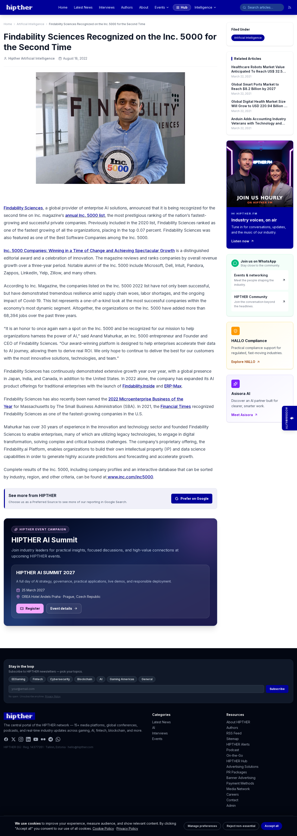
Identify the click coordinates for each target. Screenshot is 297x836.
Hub (184, 7)
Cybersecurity (60, 679)
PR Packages (236, 772)
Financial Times (176, 406)
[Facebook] (6, 739)
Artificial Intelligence (30, 24)
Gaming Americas (122, 679)
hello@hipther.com (80, 747)
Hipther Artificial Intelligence (31, 58)
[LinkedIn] (28, 739)
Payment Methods (240, 783)
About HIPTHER (238, 722)
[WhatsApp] (58, 739)
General (147, 679)
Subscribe (277, 689)
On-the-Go (234, 755)
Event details (61, 608)
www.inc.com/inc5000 (130, 476)
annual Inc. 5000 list (85, 215)
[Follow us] (289, 7)
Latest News (83, 7)
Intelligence (203, 7)
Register (33, 608)
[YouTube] (35, 739)
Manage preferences (202, 826)
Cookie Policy (103, 828)
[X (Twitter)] (13, 739)
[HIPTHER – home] (19, 7)
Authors (127, 7)
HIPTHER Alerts (238, 744)
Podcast (232, 750)
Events (160, 7)
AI (101, 679)
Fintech (38, 679)
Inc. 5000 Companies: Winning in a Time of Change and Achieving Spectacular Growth (89, 250)
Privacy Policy (127, 828)
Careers (232, 794)
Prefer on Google (195, 498)
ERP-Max (173, 386)
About (143, 7)
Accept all (271, 826)
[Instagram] (21, 739)
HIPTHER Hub (236, 761)
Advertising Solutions (242, 767)
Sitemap (232, 739)
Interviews (107, 7)
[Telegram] (50, 739)
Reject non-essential (241, 826)
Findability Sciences (23, 207)
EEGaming (18, 679)
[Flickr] (43, 739)
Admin (231, 805)
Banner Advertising (240, 778)
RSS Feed (234, 733)
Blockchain (84, 679)
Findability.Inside (139, 386)
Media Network (238, 789)
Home (63, 7)
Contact (232, 800)
